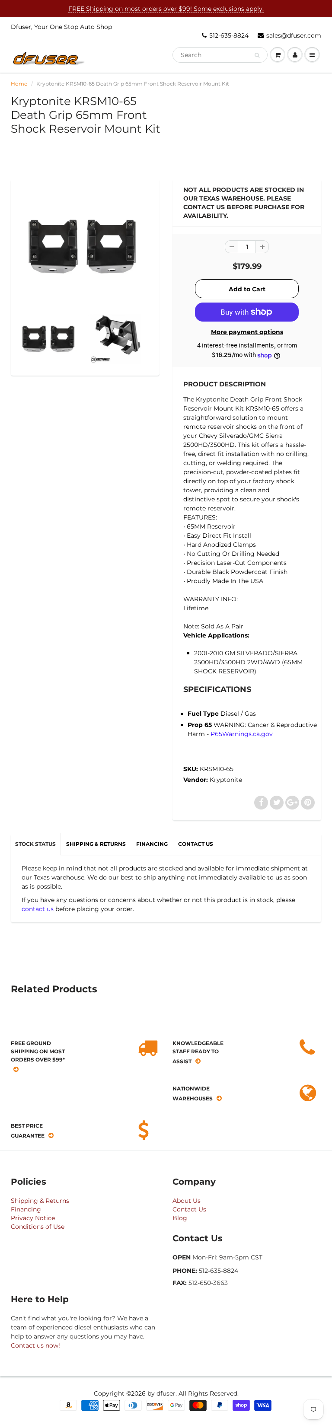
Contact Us (189, 1209)
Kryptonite (226, 780)
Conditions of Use (37, 1226)
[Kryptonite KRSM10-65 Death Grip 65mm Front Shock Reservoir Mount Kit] (85, 246)
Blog (179, 1218)
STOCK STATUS (35, 844)
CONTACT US (195, 844)
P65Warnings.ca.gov (242, 734)
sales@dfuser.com (293, 35)
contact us (38, 909)
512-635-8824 (229, 35)
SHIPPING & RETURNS (96, 844)
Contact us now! (35, 1345)
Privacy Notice (33, 1218)
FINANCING (152, 844)
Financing (26, 1209)
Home (19, 83)
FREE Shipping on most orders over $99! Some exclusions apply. (166, 9)
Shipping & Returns (40, 1201)
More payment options (247, 332)
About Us (186, 1201)
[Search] (257, 55)
